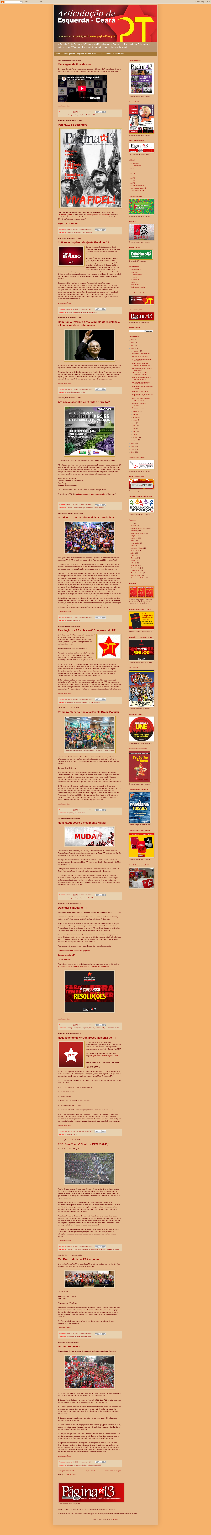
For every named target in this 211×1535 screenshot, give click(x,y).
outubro (135, 414)
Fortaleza (89, 115)
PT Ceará (134, 277)
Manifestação (81, 507)
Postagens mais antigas (113, 1471)
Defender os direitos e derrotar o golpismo (74, 950)
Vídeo (94, 115)
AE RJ (133, 178)
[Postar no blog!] (98, 112)
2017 (133, 346)
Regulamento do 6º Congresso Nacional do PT (87, 1037)
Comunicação (135, 568)
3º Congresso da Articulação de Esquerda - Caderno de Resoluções (83, 966)
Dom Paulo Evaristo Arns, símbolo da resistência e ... (142, 364)
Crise (72, 312)
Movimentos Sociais (85, 312)
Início (58, 54)
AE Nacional (135, 163)
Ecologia (133, 560)
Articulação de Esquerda (74, 115)
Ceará (84, 115)
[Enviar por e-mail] (96, 112)
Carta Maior (134, 272)
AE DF (133, 168)
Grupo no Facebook (137, 186)
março (135, 434)
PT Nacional (135, 280)
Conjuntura (70, 812)
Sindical (94, 312)
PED (89, 702)
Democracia (81, 812)
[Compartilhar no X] (100, 112)
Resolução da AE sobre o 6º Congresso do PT (86, 630)
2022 (133, 340)
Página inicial (90, 1471)
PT (80, 620)
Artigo (132, 553)
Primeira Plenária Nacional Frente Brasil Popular (88, 712)
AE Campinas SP (136, 166)
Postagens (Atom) (69, 1474)
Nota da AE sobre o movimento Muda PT (83, 822)
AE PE (133, 176)
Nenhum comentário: (85, 112)
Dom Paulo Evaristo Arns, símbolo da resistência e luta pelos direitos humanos (89, 323)
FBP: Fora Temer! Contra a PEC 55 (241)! (83, 1144)
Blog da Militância (136, 270)
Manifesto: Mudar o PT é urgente (78, 1259)
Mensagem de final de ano (74, 64)
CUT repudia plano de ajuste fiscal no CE (83, 242)
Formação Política (136, 548)
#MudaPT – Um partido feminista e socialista (86, 517)
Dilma (132, 541)
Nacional (101, 507)
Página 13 (89, 232)
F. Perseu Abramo (136, 275)
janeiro (135, 440)
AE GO (133, 171)
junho (135, 426)
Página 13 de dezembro (72, 124)
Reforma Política (114, 1249)
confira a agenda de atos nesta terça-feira (90, 494)
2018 (133, 343)
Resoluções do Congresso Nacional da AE (80, 54)
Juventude (134, 565)
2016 (133, 348)
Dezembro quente (69, 1346)
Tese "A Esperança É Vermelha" (112, 54)
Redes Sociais (135, 570)
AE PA (133, 173)
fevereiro (136, 437)
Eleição (133, 536)
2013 (133, 449)
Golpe (77, 312)
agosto (135, 420)
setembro (136, 417)
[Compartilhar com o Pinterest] (105, 112)
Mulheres (69, 620)
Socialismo (97, 702)
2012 (133, 452)
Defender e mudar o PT (72, 907)
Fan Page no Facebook (138, 188)
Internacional (135, 550)
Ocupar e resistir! (64, 959)
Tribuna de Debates (113, 1027)
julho (134, 423)
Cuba (83, 232)
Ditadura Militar (136, 575)
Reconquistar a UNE (137, 190)
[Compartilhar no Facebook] (103, 112)
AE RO (133, 183)
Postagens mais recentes (66, 1471)
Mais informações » (64, 106)
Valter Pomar (135, 285)
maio (134, 428)
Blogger (115, 1519)
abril (134, 431)
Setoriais (133, 563)
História (83, 392)
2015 (133, 443)
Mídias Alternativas (137, 573)
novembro (136, 411)
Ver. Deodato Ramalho (138, 287)
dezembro (136, 351)
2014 (133, 446)
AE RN (133, 181)
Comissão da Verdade (73, 392)
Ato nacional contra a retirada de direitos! (84, 402)
